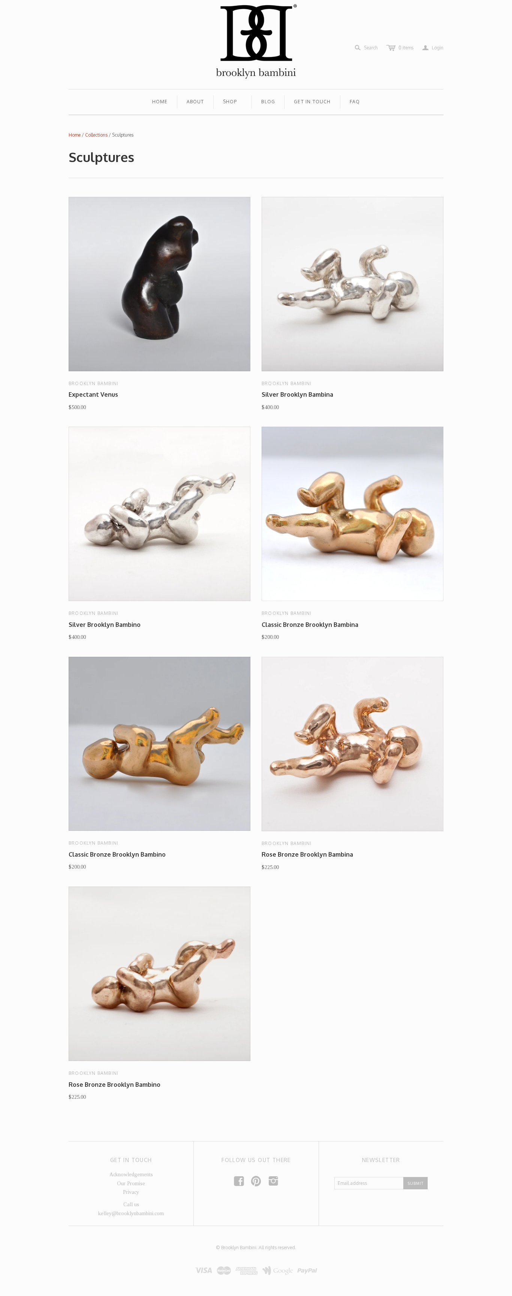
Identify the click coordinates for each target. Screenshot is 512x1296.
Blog (268, 101)
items (405, 48)
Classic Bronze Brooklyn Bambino (117, 854)
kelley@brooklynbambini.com (131, 1213)
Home (160, 101)
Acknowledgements (131, 1174)
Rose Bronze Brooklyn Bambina (307, 854)
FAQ (355, 101)
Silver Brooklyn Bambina (297, 394)
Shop (230, 101)
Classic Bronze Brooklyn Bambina (310, 624)
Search (370, 48)
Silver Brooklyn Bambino (105, 624)
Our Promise (131, 1183)
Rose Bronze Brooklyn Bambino (114, 1084)
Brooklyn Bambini (93, 383)
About (195, 101)
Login (432, 48)
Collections (96, 135)
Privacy (131, 1192)
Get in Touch (312, 101)
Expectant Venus (93, 394)
